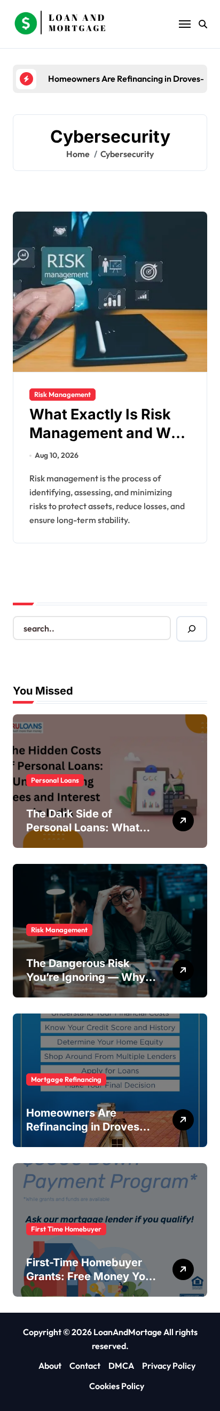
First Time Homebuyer (66, 1229)
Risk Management (62, 394)
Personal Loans (55, 780)
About (49, 1365)
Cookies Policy (116, 1386)
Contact (84, 1365)
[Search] (191, 629)
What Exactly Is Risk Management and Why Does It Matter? (108, 433)
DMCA (121, 1365)
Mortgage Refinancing (66, 1079)
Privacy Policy (168, 1365)
